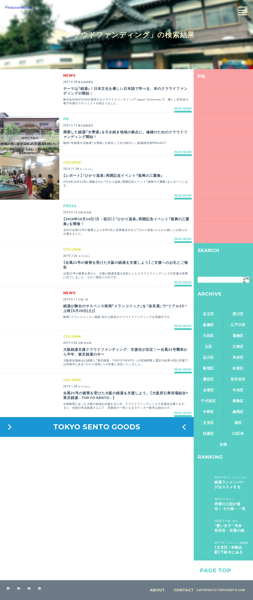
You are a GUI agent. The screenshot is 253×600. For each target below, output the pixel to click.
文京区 (208, 422)
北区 (208, 346)
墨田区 (208, 379)
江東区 (238, 346)
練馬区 (238, 411)
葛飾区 (238, 335)
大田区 (208, 335)
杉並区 (238, 368)
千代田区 (208, 400)
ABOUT (157, 590)
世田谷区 (238, 379)
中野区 (208, 411)
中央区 (238, 389)
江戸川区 (238, 324)
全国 (223, 444)
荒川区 (238, 313)
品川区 (208, 357)
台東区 (208, 389)
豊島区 (238, 400)
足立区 (208, 313)
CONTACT (184, 590)
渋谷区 (238, 357)
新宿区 (208, 368)
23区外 (238, 433)
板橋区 (208, 324)
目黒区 (208, 433)
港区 (238, 422)
